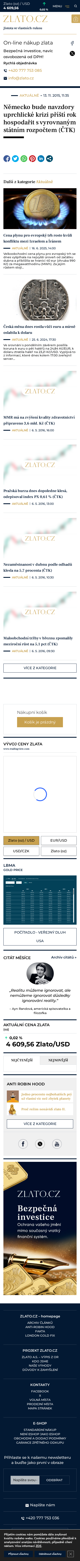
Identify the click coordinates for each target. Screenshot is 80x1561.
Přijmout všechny (18, 1554)
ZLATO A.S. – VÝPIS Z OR (40, 1357)
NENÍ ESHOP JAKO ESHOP (40, 1434)
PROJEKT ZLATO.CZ (40, 1351)
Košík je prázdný (40, 722)
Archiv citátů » (64, 957)
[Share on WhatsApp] (23, 158)
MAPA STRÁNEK (40, 1408)
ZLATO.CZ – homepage (40, 1316)
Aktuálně (44, 182)
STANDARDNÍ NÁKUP (40, 1430)
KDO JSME (40, 1361)
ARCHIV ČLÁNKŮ (40, 1323)
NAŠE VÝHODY (40, 1365)
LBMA (13, 867)
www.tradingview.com (16, 748)
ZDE (38, 1546)
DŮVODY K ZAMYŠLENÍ (40, 1370)
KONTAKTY (40, 1385)
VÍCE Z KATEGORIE (40, 668)
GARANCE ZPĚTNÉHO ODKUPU (40, 1443)
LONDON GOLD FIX (40, 1335)
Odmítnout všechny (50, 1554)
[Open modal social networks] (49, 158)
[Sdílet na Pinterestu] (32, 158)
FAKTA (40, 1331)
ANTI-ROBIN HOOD (40, 1327)
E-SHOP (40, 1423)
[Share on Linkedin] (41, 158)
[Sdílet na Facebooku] (6, 158)
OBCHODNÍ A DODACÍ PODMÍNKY (40, 1438)
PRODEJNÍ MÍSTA (40, 1404)
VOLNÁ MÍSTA (40, 1400)
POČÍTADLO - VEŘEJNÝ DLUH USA (40, 936)
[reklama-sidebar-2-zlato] (40, 1228)
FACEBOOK (40, 1391)
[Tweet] (15, 158)
